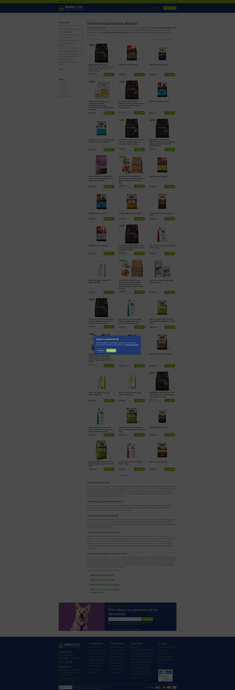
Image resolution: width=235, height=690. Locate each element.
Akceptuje (111, 350)
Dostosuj (101, 350)
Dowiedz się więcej (132, 345)
